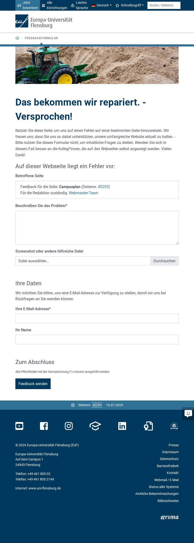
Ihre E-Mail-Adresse (33, 309)
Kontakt (173, 473)
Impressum (170, 452)
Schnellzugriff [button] (131, 5)
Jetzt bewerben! (30, 5)
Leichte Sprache (82, 5)
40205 (103, 186)
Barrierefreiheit (168, 466)
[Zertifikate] (148, 426)
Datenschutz (169, 459)
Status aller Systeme (164, 487)
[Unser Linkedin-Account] (122, 426)
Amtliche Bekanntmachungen (157, 494)
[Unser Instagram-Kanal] (69, 426)
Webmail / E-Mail (166, 480)
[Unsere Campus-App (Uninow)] (95, 426)
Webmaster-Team (83, 193)
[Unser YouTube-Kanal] (19, 426)
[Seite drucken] (73, 405)
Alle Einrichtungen (57, 5)
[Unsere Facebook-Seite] (44, 426)
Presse (174, 445)
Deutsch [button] (103, 5)
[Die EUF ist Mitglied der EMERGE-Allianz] (174, 426)
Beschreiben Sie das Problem (41, 205)
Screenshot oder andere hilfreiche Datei (49, 251)
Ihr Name (23, 330)
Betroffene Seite (29, 176)
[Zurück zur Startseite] (43, 21)
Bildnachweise (168, 501)
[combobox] (164, 5)
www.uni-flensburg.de (44, 488)
